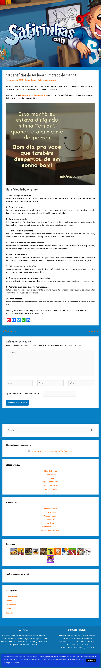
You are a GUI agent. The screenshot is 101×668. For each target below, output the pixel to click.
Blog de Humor (50, 471)
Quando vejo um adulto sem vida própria (77, 636)
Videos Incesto (50, 516)
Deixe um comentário (47, 80)
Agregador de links (51, 482)
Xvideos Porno (50, 512)
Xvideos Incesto (50, 489)
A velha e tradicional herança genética (77, 647)
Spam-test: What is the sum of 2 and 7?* (24, 394)
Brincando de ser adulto (77, 645)
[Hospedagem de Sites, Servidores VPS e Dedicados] (50, 451)
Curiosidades (30, 80)
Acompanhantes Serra (50, 530)
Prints (8, 609)
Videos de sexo (50, 509)
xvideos (50, 523)
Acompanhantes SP (50, 527)
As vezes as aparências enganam (77, 639)
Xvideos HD (50, 520)
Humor (9, 601)
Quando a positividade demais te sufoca (77, 642)
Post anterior (9, 331)
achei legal (50, 478)
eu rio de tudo (50, 486)
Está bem (91, 660)
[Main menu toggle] (95, 34)
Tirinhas (9, 613)
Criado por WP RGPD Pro (11, 663)
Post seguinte (91, 331)
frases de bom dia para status (33, 95)
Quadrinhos (11, 605)
